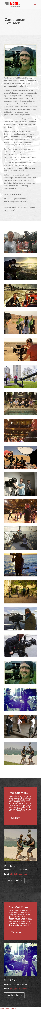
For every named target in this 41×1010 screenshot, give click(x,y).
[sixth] (20, 387)
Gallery (15, 818)
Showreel (16, 932)
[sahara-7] (20, 414)
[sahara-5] (20, 468)
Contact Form (14, 880)
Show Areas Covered (8, 1008)
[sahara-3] (20, 360)
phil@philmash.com (18, 874)
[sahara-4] (20, 333)
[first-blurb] (20, 441)
